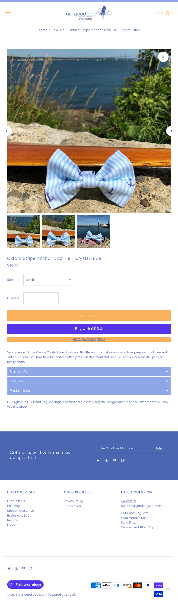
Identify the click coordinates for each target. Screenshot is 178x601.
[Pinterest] (114, 461)
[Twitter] (106, 461)
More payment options (89, 339)
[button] (89, 371)
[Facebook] (98, 461)
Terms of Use (73, 506)
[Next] (171, 131)
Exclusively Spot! (19, 515)
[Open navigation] (34, 12)
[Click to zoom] (163, 57)
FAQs (11, 525)
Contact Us (128, 501)
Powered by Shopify (62, 594)
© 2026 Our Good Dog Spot (26, 594)
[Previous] (6, 131)
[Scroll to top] (168, 589)
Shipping (13, 506)
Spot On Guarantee (20, 510)
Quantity (13, 298)
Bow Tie (58, 30)
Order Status (16, 501)
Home (43, 30)
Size (10, 279)
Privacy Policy (73, 501)
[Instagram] (122, 461)
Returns (12, 520)
